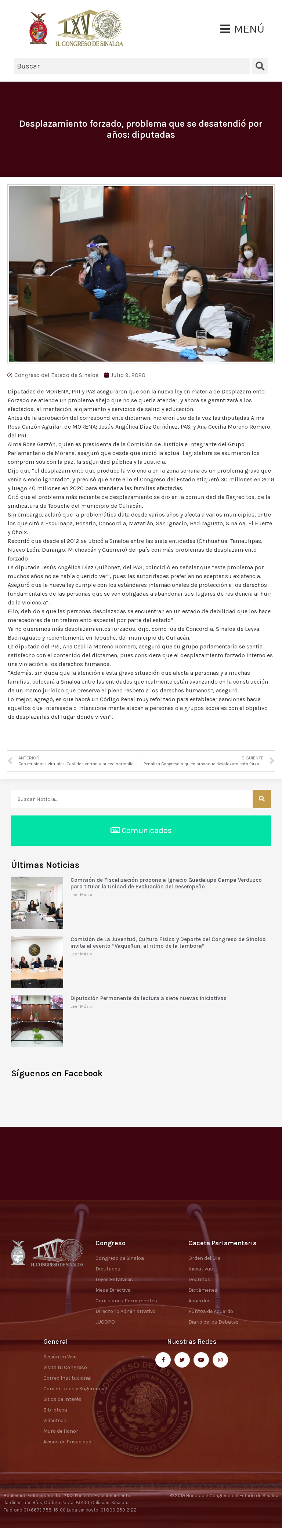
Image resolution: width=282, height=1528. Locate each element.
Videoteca (54, 1420)
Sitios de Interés (62, 1399)
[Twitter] (182, 1360)
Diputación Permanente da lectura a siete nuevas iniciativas (148, 998)
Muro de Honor (60, 1431)
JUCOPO (105, 1322)
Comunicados (146, 830)
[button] (242, 29)
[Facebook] (163, 1360)
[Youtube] (201, 1360)
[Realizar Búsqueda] (262, 799)
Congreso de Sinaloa (119, 1258)
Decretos (199, 1279)
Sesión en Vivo (60, 1357)
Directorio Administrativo (125, 1311)
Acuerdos (199, 1301)
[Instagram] (220, 1360)
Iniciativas (200, 1269)
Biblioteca (55, 1410)
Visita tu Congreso (65, 1367)
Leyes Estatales (114, 1279)
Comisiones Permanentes (126, 1301)
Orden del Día (204, 1258)
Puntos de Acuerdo (210, 1311)
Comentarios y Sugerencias (76, 1388)
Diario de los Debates (213, 1322)
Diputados (107, 1269)
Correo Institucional (67, 1378)
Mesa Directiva (113, 1290)
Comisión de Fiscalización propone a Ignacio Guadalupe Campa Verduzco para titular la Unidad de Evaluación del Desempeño (166, 883)
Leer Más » (81, 894)
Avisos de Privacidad (67, 1442)
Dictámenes (202, 1290)
